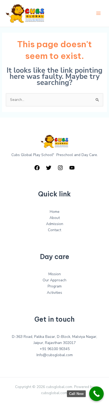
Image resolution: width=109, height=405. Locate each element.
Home (55, 211)
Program (55, 286)
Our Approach (54, 280)
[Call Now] (96, 393)
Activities (54, 292)
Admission (54, 223)
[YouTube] (72, 167)
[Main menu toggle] (98, 13)
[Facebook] (37, 167)
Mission (54, 274)
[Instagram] (60, 167)
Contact (54, 229)
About (54, 217)
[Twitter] (48, 167)
